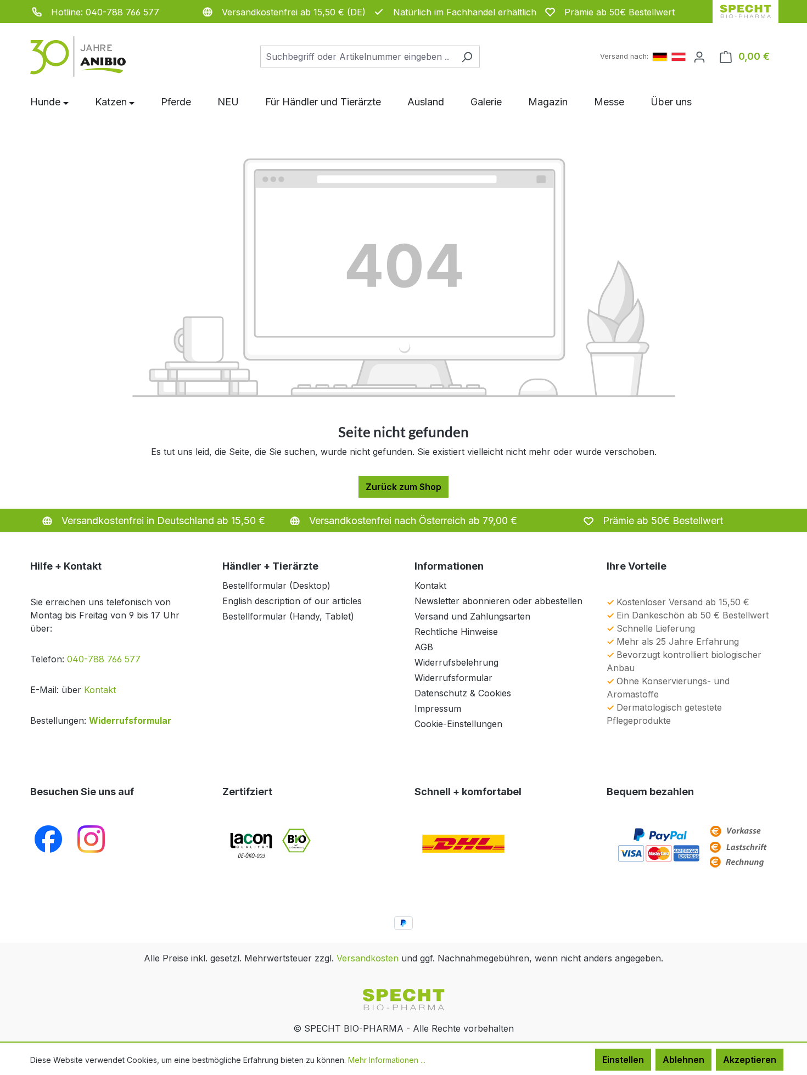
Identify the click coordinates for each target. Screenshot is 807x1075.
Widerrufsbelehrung (456, 662)
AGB (423, 646)
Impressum (437, 708)
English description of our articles (292, 600)
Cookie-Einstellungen (458, 723)
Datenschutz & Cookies (462, 693)
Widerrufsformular (130, 720)
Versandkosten (368, 958)
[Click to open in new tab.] (91, 838)
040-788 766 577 (104, 659)
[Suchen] (467, 56)
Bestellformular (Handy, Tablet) (288, 616)
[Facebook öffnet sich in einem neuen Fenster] (48, 838)
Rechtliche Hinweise (456, 631)
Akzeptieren (749, 1059)
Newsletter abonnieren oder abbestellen (498, 600)
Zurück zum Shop (403, 486)
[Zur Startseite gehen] (85, 56)
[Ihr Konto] (699, 56)
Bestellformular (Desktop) (276, 585)
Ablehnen (683, 1059)
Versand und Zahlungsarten (472, 616)
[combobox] (357, 56)
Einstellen (623, 1059)
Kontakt (100, 689)
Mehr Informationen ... (386, 1060)
